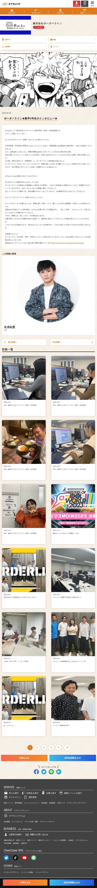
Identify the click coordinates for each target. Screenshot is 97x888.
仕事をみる (24, 758)
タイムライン (15, 797)
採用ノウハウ (31, 840)
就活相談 (44, 803)
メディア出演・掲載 (31, 822)
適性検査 (33, 797)
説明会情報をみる (73, 758)
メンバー (74, 46)
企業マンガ (61, 803)
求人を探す (14, 793)
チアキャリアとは (17, 816)
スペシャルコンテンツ (31, 803)
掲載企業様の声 (9, 840)
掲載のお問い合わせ (39, 834)
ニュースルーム (17, 822)
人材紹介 (71, 840)
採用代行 (24, 843)
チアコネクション (82, 840)
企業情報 (25, 46)
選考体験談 (18, 803)
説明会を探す (33, 793)
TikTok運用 (7, 843)
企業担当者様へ (16, 834)
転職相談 (52, 803)
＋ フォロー (38, 27)
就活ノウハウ (8, 803)
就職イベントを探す (73, 793)
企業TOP (25, 39)
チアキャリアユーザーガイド (76, 803)
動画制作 (16, 843)
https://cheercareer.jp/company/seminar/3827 (67, 243)
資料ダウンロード (44, 840)
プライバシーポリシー (47, 822)
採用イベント (20, 840)
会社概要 (7, 822)
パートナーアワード (41, 872)
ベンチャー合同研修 (59, 840)
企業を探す (51, 793)
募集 (74, 39)
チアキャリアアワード (11, 872)
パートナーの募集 (27, 872)
